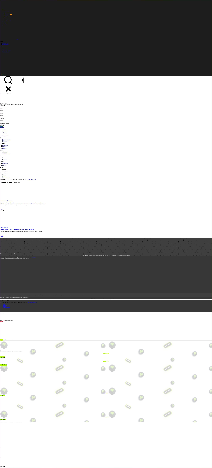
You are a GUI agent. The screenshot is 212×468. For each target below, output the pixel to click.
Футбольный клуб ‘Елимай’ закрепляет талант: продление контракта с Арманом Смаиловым (23, 202)
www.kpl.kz (33, 257)
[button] (2, 357)
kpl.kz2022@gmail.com (32, 179)
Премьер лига (3, 200)
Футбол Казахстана (9, 200)
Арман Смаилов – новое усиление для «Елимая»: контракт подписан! (17, 229)
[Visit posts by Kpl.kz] (2, 208)
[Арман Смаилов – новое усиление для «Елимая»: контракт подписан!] (12, 226)
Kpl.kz (2, 209)
